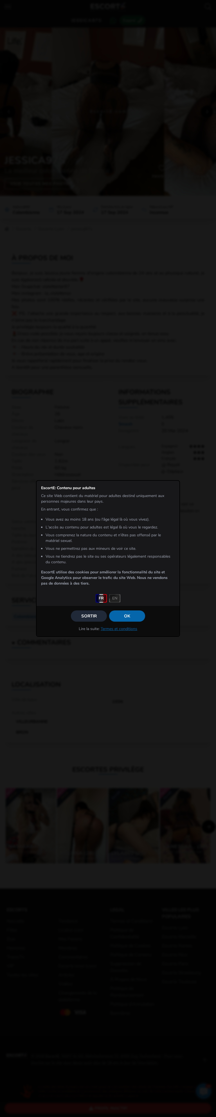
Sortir (89, 616)
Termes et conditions (119, 628)
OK (127, 616)
